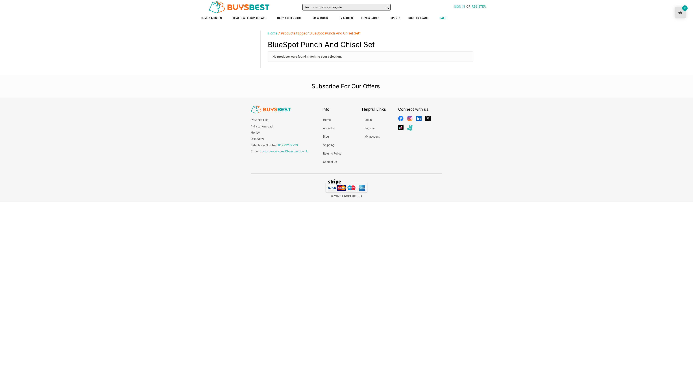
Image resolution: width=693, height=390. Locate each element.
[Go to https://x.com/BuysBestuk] (428, 118)
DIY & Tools (320, 18)
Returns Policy (332, 153)
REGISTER (479, 6)
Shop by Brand (418, 18)
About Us (329, 128)
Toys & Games (370, 18)
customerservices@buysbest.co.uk (284, 151)
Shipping (328, 145)
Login (368, 120)
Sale (443, 18)
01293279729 (288, 145)
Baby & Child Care (289, 18)
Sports (395, 18)
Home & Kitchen (211, 18)
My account (372, 136)
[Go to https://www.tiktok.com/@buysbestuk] (401, 127)
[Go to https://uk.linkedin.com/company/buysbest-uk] (419, 118)
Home (273, 33)
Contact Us (330, 162)
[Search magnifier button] (387, 7)
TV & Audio (346, 18)
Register (370, 128)
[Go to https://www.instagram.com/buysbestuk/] (410, 118)
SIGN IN (459, 6)
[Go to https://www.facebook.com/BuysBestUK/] (401, 118)
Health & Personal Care (249, 18)
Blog (326, 136)
